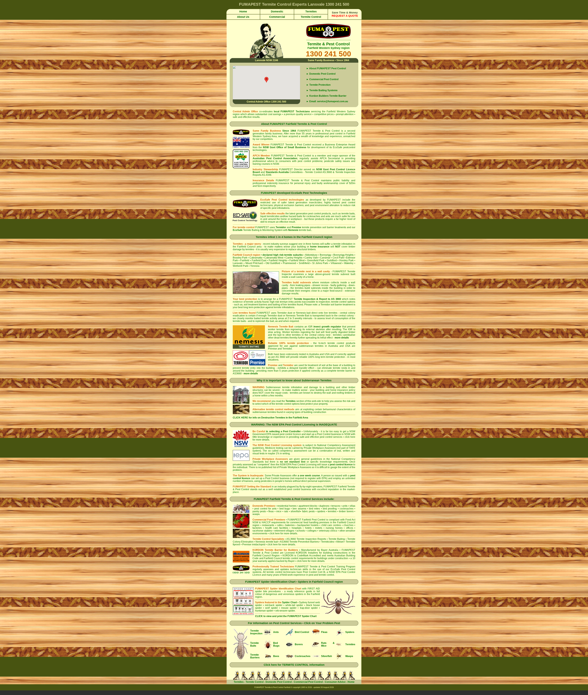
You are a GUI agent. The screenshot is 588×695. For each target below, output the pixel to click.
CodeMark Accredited (309, 555)
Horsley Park (346, 260)
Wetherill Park (240, 266)
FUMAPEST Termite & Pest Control (319, 130)
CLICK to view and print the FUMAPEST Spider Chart (286, 616)
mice (278, 511)
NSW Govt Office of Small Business (284, 147)
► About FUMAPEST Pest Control (326, 68)
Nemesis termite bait (267, 541)
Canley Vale (311, 257)
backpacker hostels (308, 525)
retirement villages (284, 530)
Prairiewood (289, 263)
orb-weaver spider (285, 610)
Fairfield (244, 260)
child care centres (331, 525)
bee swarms (299, 508)
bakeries (290, 525)
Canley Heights (293, 257)
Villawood (336, 263)
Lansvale (238, 263)
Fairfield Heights (278, 260)
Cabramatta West (273, 257)
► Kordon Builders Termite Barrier (326, 96)
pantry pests (259, 511)
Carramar (325, 257)
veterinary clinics (328, 530)
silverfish (295, 511)
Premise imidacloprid (254, 544)
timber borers (346, 511)
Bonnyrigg (325, 255)
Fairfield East (259, 260)
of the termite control (280, 404)
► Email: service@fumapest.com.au (327, 101)
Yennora (254, 266)
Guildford (332, 260)
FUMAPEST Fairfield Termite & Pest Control (298, 123)
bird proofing (330, 508)
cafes (280, 525)
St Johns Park (320, 263)
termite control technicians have (284, 572)
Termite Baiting (336, 539)
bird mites (314, 508)
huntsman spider (264, 610)
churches (348, 525)
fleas (271, 511)
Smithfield (304, 263)
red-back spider (273, 605)
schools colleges (306, 530)
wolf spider (271, 608)
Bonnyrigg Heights (343, 255)
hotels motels (313, 528)
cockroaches (346, 508)
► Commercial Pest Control (322, 79)
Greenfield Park (315, 260)
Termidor (287, 348)
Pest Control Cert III (314, 572)
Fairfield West (297, 260)
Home (351, 682)
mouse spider (288, 608)
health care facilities (276, 528)
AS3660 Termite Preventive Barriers (299, 541)
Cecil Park (338, 257)
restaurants (268, 525)
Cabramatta (255, 257)
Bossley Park (240, 257)
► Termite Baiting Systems (321, 90)
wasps (256, 514)
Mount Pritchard (254, 263)
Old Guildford (273, 263)
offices (349, 528)
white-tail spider (294, 605)
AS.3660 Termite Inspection (301, 539)
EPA (324, 478)
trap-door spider (309, 608)
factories (257, 528)
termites (332, 511)
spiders (321, 511)
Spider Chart (289, 602)
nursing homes (334, 528)
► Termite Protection (318, 85)
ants (274, 508)
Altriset (340, 541)
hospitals (297, 528)
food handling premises (316, 522)
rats (286, 511)
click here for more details (281, 544)
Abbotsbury (311, 255)
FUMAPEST (287, 111)
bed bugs (284, 508)
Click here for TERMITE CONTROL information (294, 664)
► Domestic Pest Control (320, 73)
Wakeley (348, 263)
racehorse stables (262, 530)
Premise (272, 348)
